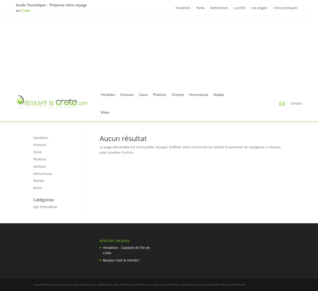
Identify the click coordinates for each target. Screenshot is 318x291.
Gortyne (178, 95)
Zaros (143, 95)
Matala (218, 95)
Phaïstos (159, 95)
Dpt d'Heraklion (45, 207)
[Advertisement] (159, 51)
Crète (25, 10)
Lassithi (240, 8)
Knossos (127, 95)
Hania (200, 8)
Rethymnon (219, 8)
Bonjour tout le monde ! (121, 260)
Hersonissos (198, 95)
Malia (105, 112)
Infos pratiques (286, 8)
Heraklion (183, 8)
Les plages (259, 8)
